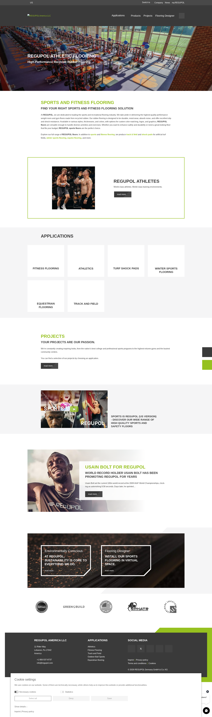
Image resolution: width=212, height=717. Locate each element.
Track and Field (86, 303)
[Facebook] (131, 648)
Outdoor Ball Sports (96, 657)
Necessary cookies (27, 692)
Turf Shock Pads (126, 268)
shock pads (147, 134)
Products (136, 15)
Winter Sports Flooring (166, 270)
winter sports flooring (56, 138)
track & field (131, 134)
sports (93, 134)
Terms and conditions (137, 663)
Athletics (86, 268)
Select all (33, 698)
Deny (71, 698)
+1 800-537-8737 (44, 660)
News (167, 3)
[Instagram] (168, 648)
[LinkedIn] (159, 648)
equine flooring (74, 138)
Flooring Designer (164, 15)
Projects (148, 15)
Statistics (69, 692)
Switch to (146, 2)
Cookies (152, 663)
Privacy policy (142, 660)
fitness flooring (108, 134)
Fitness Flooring (46, 268)
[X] (141, 648)
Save (109, 698)
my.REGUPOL (178, 3)
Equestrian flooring (46, 305)
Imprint (131, 660)
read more (121, 194)
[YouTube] (150, 648)
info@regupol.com (45, 663)
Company (158, 3)
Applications (118, 15)
